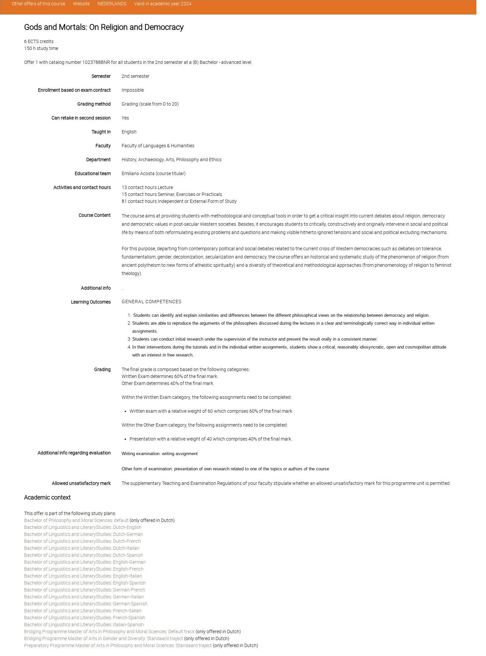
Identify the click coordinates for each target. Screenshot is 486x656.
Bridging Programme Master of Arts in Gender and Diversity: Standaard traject (103, 638)
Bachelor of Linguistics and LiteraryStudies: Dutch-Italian (82, 548)
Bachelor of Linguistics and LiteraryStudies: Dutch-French (82, 541)
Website (81, 3)
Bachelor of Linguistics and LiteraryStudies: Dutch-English (83, 527)
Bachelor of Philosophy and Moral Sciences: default (76, 520)
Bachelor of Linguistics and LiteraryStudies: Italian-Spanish (84, 624)
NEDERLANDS (112, 3)
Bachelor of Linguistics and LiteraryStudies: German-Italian (84, 596)
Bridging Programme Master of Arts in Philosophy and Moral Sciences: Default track (109, 631)
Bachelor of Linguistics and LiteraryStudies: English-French (83, 569)
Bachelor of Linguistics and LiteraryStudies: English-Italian (83, 576)
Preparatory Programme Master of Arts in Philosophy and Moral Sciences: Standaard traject (118, 645)
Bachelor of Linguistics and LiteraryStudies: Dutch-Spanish (83, 555)
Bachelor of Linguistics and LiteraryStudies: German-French (84, 589)
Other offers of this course (38, 3)
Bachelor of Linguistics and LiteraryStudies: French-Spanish (84, 617)
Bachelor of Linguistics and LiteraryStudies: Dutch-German (83, 534)
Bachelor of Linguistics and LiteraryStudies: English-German (85, 562)
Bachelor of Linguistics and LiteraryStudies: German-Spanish (85, 603)
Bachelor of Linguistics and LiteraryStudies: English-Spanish (85, 583)
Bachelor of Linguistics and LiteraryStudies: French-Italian (83, 610)
